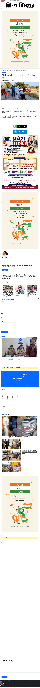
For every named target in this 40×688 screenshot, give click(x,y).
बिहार (2, 634)
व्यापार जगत (3, 647)
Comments (4, 409)
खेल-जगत (3, 558)
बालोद (2, 577)
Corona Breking (4, 547)
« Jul (3, 401)
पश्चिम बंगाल (3, 633)
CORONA (3, 545)
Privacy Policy (2, 683)
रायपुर (2, 611)
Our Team (1, 684)
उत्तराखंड (3, 555)
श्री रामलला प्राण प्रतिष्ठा (5, 650)
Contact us (1, 682)
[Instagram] (37, 686)
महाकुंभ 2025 (3, 566)
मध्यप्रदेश (3, 636)
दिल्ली (2, 631)
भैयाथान (2, 628)
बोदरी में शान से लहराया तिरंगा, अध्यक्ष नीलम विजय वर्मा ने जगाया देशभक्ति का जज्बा (29, 463)
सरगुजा (2, 625)
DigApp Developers (26, 680)
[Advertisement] (20, 104)
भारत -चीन (3, 564)
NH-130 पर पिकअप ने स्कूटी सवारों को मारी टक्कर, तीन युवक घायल (19, 436)
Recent (3, 408)
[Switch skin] (38, 9)
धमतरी (2, 606)
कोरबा (2, 594)
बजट (2, 563)
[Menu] (1, 9)
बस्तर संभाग (3, 582)
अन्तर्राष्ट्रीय (3, 552)
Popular (3, 406)
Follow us (4, 535)
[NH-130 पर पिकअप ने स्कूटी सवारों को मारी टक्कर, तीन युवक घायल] (19, 426)
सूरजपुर (2, 627)
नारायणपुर (3, 586)
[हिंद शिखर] (20, 5)
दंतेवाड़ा (2, 585)
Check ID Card (2, 685)
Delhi (2, 549)
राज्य (2, 569)
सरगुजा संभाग (3, 613)
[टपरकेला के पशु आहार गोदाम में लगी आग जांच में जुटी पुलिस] (11, 444)
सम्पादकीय (3, 653)
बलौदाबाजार (3, 608)
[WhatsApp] (36, 686)
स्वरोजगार (3, 655)
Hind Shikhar (15, 680)
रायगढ (2, 600)
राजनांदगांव (3, 580)
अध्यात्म (2, 550)
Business (3, 544)
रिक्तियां (2, 641)
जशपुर (2, 619)
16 (2, 397)
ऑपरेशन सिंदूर (3, 557)
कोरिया (2, 617)
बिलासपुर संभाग (3, 593)
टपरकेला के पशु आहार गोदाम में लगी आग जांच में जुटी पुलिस (11, 0)
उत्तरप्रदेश (3, 570)
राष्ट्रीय (2, 639)
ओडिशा (2, 572)
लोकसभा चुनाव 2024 (4, 645)
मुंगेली (2, 599)
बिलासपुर (3, 597)
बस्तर (2, 588)
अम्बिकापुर (4, 72)
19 (17, 397)
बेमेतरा (2, 579)
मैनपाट (2, 622)
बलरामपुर (3, 620)
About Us (1, 681)
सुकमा (2, 591)
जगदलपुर (3, 583)
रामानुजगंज (3, 602)
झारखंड (2, 629)
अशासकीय (3, 642)
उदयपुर (2, 615)
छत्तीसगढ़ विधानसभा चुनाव (4, 561)
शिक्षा (2, 648)
